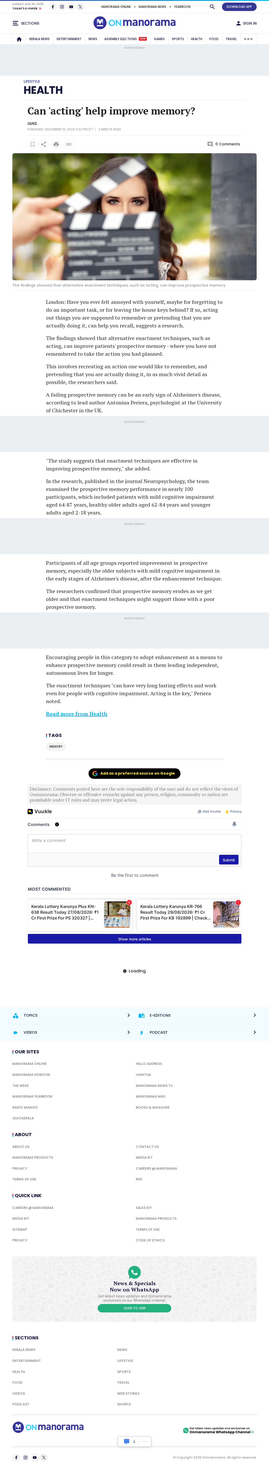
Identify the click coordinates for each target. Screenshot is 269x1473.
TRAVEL (231, 39)
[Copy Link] (69, 144)
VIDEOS (18, 1393)
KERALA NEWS (39, 39)
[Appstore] (163, 1431)
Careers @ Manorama (156, 1168)
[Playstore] (127, 1431)
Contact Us (147, 1146)
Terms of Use (24, 1179)
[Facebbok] (16, 1457)
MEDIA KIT (144, 1157)
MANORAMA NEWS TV (154, 1085)
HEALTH (196, 39)
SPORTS (178, 39)
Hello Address (149, 1063)
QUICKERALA (23, 1118)
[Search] (212, 6)
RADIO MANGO (25, 1107)
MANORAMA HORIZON (31, 1074)
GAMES (159, 39)
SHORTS (124, 1404)
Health (18, 1371)
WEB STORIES (128, 1393)
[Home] (19, 39)
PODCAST (20, 1404)
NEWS (93, 39)
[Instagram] (62, 7)
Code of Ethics (150, 1240)
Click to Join (135, 1308)
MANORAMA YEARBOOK (32, 1096)
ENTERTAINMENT (69, 39)
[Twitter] (80, 7)
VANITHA (143, 1074)
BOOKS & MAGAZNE (153, 1107)
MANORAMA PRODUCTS (32, 1157)
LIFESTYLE (125, 1360)
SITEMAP (19, 1229)
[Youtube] (71, 7)
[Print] (56, 144)
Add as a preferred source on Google (137, 773)
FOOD (214, 39)
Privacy (19, 1168)
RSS (139, 1179)
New (143, 39)
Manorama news (152, 6)
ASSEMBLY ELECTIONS (125, 39)
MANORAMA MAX (150, 1096)
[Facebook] (53, 7)
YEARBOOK (182, 6)
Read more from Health (76, 713)
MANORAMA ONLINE (116, 6)
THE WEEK (20, 1085)
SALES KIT (144, 1207)
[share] (44, 144)
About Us (20, 1146)
